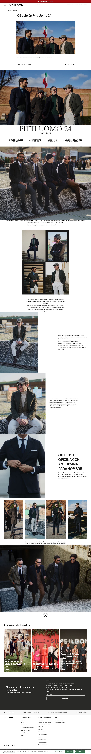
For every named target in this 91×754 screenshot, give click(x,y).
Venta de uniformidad (42, 734)
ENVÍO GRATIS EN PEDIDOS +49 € (32, 712)
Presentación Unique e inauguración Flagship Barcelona (70, 656)
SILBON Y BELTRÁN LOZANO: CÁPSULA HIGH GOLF (15, 664)
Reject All (69, 751)
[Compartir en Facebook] (73, 64)
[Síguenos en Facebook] (4, 745)
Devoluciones (24, 725)
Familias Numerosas (42, 739)
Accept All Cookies (79, 751)
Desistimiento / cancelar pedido (27, 727)
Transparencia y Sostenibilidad (44, 722)
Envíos (22, 722)
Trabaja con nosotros (42, 742)
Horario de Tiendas (25, 732)
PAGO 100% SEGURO (82, 712)
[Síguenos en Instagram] (68, 64)
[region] (45, 751)
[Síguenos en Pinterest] (14, 745)
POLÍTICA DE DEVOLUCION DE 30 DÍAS (59, 712)
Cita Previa (23, 735)
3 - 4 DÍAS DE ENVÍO (10, 712)
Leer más (7, 669)
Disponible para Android (60, 722)
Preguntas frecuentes (25, 730)
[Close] (88, 751)
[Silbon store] (16, 5)
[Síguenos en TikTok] (12, 745)
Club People (40, 729)
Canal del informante (42, 744)
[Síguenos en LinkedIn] (71, 64)
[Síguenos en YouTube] (65, 65)
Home (5, 10)
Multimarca (40, 737)
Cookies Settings (59, 751)
